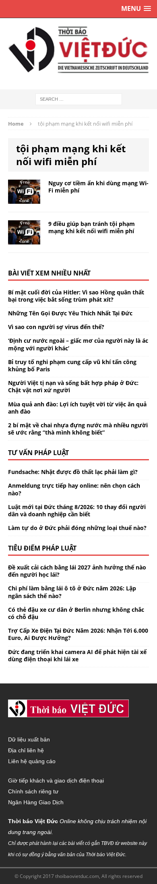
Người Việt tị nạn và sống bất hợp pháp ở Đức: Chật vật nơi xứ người (73, 386)
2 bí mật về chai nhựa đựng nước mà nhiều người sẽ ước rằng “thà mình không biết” (78, 428)
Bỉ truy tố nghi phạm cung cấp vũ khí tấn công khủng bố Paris (72, 365)
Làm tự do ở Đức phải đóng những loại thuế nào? (77, 528)
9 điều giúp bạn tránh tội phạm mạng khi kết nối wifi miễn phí (91, 227)
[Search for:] (78, 98)
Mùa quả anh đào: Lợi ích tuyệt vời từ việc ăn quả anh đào (77, 407)
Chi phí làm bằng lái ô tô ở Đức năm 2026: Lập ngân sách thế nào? (72, 591)
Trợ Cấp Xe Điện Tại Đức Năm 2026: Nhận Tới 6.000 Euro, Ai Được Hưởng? (78, 634)
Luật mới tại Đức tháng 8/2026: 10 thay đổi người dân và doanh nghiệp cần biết (77, 510)
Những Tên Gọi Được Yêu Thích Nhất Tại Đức (70, 313)
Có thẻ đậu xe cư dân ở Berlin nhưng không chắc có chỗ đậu (76, 613)
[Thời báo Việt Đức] (78, 49)
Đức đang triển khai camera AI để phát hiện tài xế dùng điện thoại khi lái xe (77, 655)
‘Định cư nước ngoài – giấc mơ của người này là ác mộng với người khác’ (78, 344)
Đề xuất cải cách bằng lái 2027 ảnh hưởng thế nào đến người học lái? (77, 570)
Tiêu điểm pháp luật (42, 548)
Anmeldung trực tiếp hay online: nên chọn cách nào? (74, 489)
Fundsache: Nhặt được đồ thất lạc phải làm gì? (73, 472)
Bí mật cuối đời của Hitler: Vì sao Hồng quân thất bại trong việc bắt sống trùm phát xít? (76, 295)
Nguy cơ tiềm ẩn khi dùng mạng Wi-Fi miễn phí (98, 186)
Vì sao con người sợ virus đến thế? (56, 327)
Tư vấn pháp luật (38, 452)
